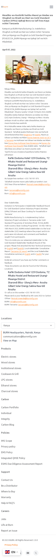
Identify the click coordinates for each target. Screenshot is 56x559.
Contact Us (7, 480)
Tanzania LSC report (19, 251)
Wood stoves (8, 362)
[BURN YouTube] (27, 553)
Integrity (5, 419)
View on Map (10, 340)
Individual (6, 413)
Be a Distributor (9, 485)
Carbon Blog (7, 424)
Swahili (37, 135)
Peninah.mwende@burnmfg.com (24, 298)
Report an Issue (9, 530)
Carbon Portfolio (10, 407)
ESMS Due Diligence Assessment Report (21, 464)
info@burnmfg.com (17, 193)
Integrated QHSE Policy (13, 458)
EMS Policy (6, 452)
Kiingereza (27, 135)
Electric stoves (8, 356)
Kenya (7, 325)
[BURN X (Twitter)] (35, 553)
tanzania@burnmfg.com (19, 190)
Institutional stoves (11, 368)
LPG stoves (7, 379)
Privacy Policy (11, 545)
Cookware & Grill (10, 374)
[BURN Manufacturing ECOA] (8, 7)
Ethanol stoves (9, 385)
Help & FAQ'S (8, 503)
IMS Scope (6, 440)
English (10, 248)
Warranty (6, 497)
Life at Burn (7, 525)
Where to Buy (8, 491)
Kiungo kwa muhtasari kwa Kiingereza (23, 143)
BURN (11, 540)
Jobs (3, 519)
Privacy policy (8, 446)
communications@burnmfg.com (20, 336)
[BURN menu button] (51, 6)
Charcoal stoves (9, 391)
